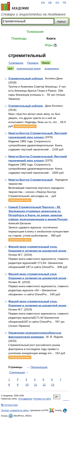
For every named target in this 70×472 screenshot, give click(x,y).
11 (35, 384)
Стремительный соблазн (25, 78)
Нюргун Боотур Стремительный (30, 179)
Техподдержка (25, 399)
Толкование (15, 62)
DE (50, 3)
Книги (51, 38)
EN (43, 3)
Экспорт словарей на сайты (15, 410)
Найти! (61, 21)
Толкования (35, 31)
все (10, 68)
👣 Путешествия (9, 405)
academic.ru (15, 6)
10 (27, 384)
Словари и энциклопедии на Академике (33, 14)
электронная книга (25, 126)
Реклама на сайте (42, 399)
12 (44, 384)
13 (52, 384)
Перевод (32, 62)
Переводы (19, 38)
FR (64, 3)
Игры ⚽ (51, 45)
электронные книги (29, 68)
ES (57, 3)
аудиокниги (52, 68)
